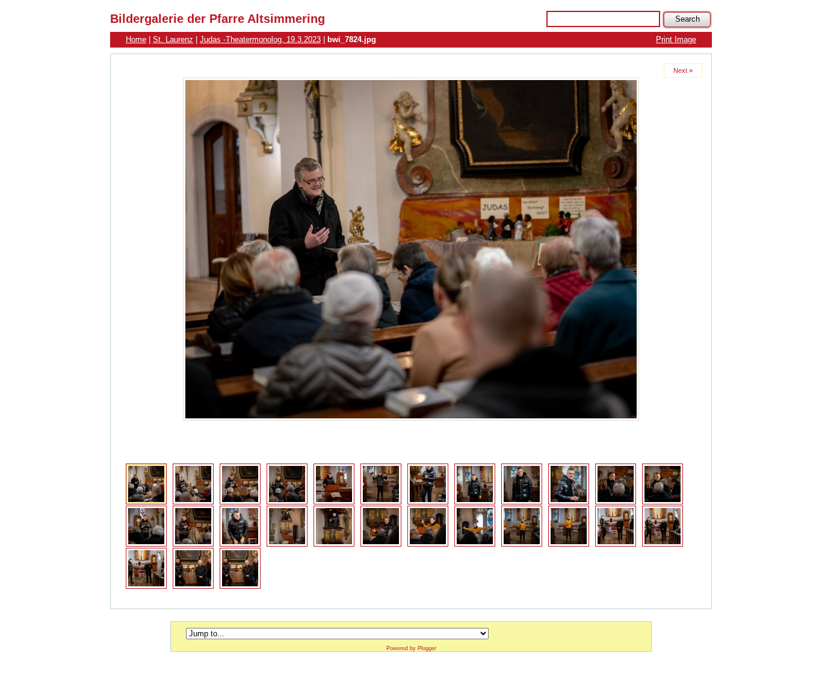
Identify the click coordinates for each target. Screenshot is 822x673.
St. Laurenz (173, 39)
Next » (683, 70)
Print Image (676, 39)
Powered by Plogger (411, 648)
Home (136, 39)
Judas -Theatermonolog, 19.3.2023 (260, 39)
